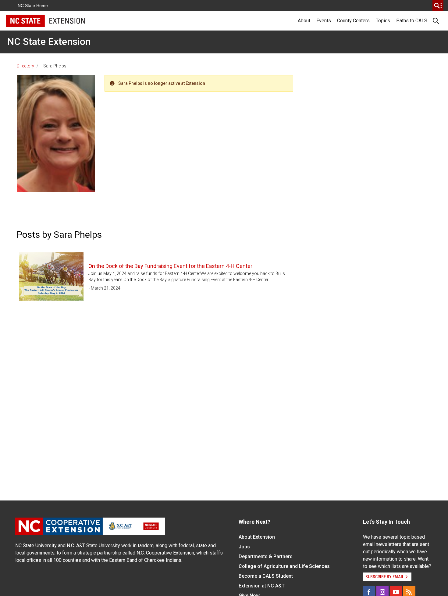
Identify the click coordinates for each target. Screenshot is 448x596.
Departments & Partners (266, 556)
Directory (25, 65)
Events (323, 20)
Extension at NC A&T (262, 586)
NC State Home (33, 5)
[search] (437, 5)
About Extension (257, 537)
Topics (383, 20)
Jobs (244, 547)
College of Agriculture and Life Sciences (284, 566)
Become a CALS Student (266, 576)
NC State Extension (49, 41)
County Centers (353, 20)
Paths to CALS (411, 20)
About (304, 20)
